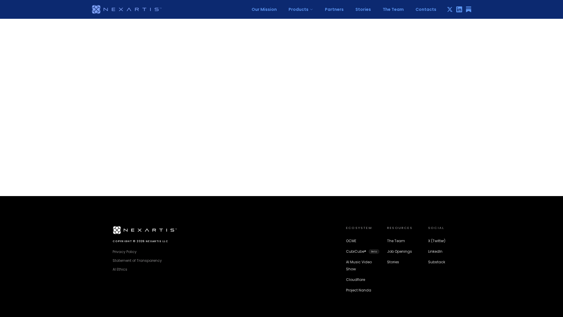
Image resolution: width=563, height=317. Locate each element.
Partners (334, 9)
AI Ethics (120, 269)
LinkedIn (435, 251)
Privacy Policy (125, 251)
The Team (393, 9)
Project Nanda (358, 290)
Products (298, 9)
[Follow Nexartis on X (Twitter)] (450, 9)
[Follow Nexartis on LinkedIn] (459, 9)
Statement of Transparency (137, 260)
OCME (351, 240)
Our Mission (264, 9)
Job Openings (399, 251)
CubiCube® (361, 251)
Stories (363, 9)
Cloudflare (355, 279)
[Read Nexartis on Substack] (469, 9)
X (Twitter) (436, 240)
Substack (436, 261)
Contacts (426, 9)
